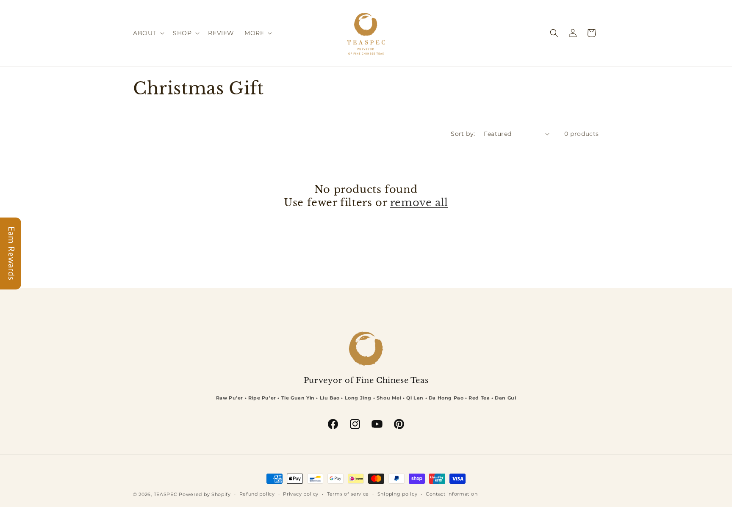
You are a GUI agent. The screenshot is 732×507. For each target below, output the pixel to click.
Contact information (451, 494)
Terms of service (348, 494)
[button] (148, 33)
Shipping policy (397, 494)
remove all (419, 202)
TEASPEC (165, 494)
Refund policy (257, 494)
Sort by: (463, 134)
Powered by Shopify (205, 494)
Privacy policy (301, 494)
